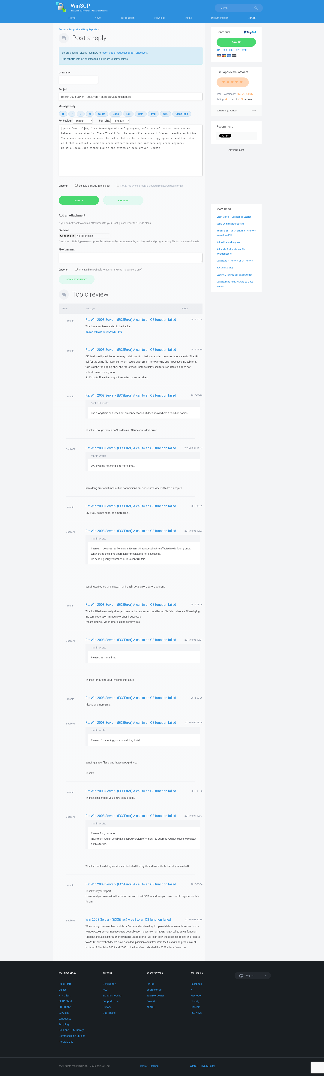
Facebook (196, 984)
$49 (231, 50)
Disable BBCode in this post (94, 185)
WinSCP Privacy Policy (202, 1066)
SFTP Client (65, 1001)
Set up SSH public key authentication (234, 274)
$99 (238, 50)
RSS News (196, 1012)
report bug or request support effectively (124, 52)
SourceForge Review (227, 110)
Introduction (128, 18)
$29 (225, 50)
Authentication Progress (228, 242)
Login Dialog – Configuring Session (234, 216)
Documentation (220, 18)
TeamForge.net (155, 995)
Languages (65, 1018)
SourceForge (154, 989)
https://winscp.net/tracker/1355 (104, 331)
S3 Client (64, 1012)
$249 (244, 50)
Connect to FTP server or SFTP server (235, 260)
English (249, 975)
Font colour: (65, 120)
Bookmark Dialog (225, 267)
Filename (64, 230)
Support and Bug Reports (83, 29)
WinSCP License (149, 1066)
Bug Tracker (109, 1012)
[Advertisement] (236, 175)
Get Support (109, 984)
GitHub (150, 984)
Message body (67, 106)
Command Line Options (72, 1036)
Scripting (64, 1024)
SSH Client (64, 1007)
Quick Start (65, 984)
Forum (252, 18)
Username (64, 72)
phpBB (150, 1007)
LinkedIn (195, 1007)
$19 (218, 50)
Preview (123, 200)
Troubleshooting (112, 995)
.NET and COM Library (71, 1030)
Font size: (104, 120)
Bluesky (195, 1001)
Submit (78, 200)
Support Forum (111, 1001)
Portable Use (66, 1041)
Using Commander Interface (230, 223)
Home (71, 18)
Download (159, 18)
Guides (63, 989)
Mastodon (196, 995)
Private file (110, 269)
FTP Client (64, 995)
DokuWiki (152, 1001)
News (98, 18)
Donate (236, 42)
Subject (63, 89)
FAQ (105, 989)
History (107, 1007)
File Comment (66, 249)
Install (188, 18)
